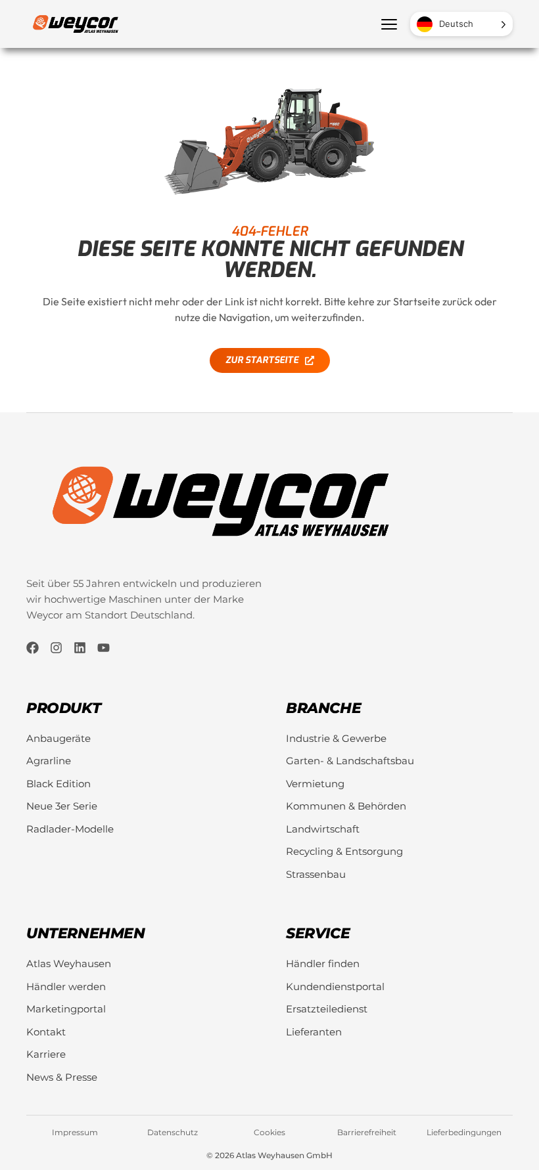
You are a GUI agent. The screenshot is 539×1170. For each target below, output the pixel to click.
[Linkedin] (80, 647)
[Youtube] (103, 647)
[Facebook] (32, 647)
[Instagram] (56, 647)
